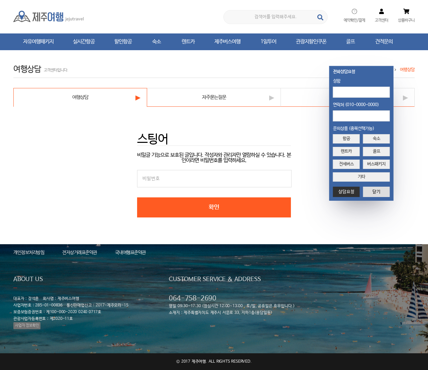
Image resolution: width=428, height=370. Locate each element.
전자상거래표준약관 (79, 252)
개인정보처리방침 (28, 252)
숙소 (376, 138)
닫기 (376, 191)
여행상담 (80, 97)
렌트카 (346, 151)
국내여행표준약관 (130, 252)
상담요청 (346, 191)
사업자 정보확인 (27, 325)
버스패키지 (376, 164)
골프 (376, 151)
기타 (361, 176)
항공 (346, 138)
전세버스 (346, 164)
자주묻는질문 (214, 97)
